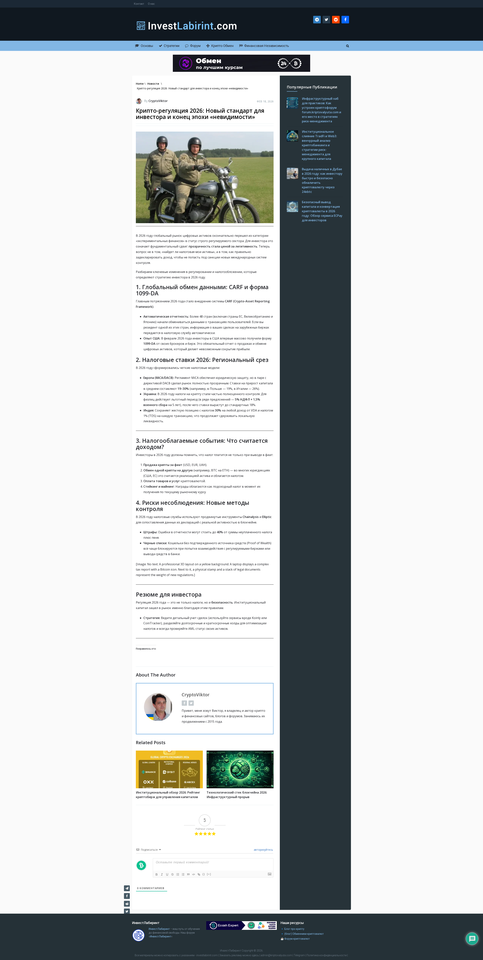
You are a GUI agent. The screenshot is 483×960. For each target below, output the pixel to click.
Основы (146, 46)
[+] (209, 874)
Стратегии (171, 46)
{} (203, 874)
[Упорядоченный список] (177, 874)
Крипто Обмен (222, 46)
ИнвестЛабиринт (159, 928)
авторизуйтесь (263, 849)
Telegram (299, 955)
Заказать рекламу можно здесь (239, 955)
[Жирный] (156, 874)
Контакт (139, 3)
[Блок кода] (193, 874)
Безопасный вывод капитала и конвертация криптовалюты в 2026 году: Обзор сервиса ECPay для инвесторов (322, 211)
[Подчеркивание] (167, 874)
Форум (195, 46)
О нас (151, 3)
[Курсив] (162, 874)
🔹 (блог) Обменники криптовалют (302, 933)
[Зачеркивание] (172, 874)
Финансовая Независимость (266, 46)
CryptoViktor (158, 101)
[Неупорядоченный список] (183, 874)
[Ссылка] (199, 874)
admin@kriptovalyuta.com (276, 955)
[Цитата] (188, 874)
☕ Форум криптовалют (295, 938)
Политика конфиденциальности (327, 955)
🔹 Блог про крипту (292, 928)
